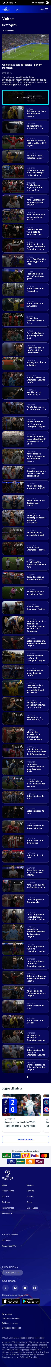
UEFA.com (6, 1240)
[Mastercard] (44, 1155)
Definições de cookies (11, 1327)
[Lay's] (25, 1155)
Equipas (30, 1185)
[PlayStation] (16, 1155)
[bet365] (20, 1161)
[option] (25, 97)
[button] (43, 9)
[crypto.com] (11, 1161)
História (30, 1196)
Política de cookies (10, 1323)
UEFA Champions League (6, 9)
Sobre (29, 1202)
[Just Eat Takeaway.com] (30, 1161)
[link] (17, 9)
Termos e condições (10, 1318)
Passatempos (8, 1207)
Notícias (30, 1190)
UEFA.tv (5, 1196)
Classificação (8, 1190)
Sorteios (6, 1202)
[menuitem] (25, 9)
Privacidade (7, 1314)
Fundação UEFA (9, 1246)
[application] (25, 47)
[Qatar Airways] (39, 1161)
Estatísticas (7, 1213)
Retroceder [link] (9, 30)
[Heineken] (6, 1155)
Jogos (4, 1185)
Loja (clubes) (32, 1207)
